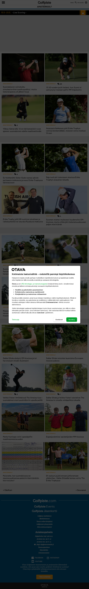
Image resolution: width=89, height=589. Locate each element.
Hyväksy (71, 319)
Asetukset (59, 319)
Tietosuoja (15, 319)
